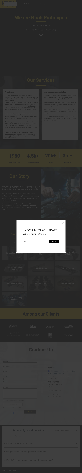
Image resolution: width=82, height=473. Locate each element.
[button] (63, 222)
